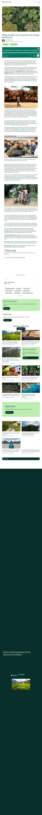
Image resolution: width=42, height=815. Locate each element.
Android (30, 231)
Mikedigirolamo (11, 282)
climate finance (17, 293)
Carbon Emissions (9, 290)
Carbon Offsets (26, 290)
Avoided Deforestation (9, 288)
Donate (6, 308)
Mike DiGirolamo (9, 40)
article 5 (19, 168)
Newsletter (7, 320)
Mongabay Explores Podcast (17, 41)
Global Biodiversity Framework (18, 128)
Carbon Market (18, 290)
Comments (5, 44)
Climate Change (8, 293)
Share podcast (14, 44)
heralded (15, 165)
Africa (11, 41)
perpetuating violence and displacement (19, 124)
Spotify (11, 229)
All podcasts (20, 328)
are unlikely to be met (24, 130)
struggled (19, 166)
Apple (8, 229)
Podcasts (22, 687)
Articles (22, 674)
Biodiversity (19, 288)
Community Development (27, 293)
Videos (15, 675)
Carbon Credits (27, 288)
